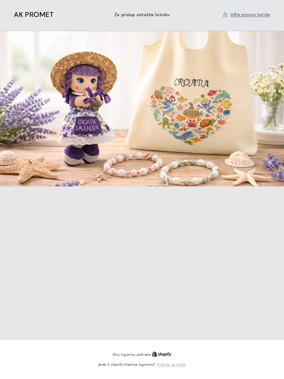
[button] (246, 14)
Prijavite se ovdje (171, 364)
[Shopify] (161, 354)
